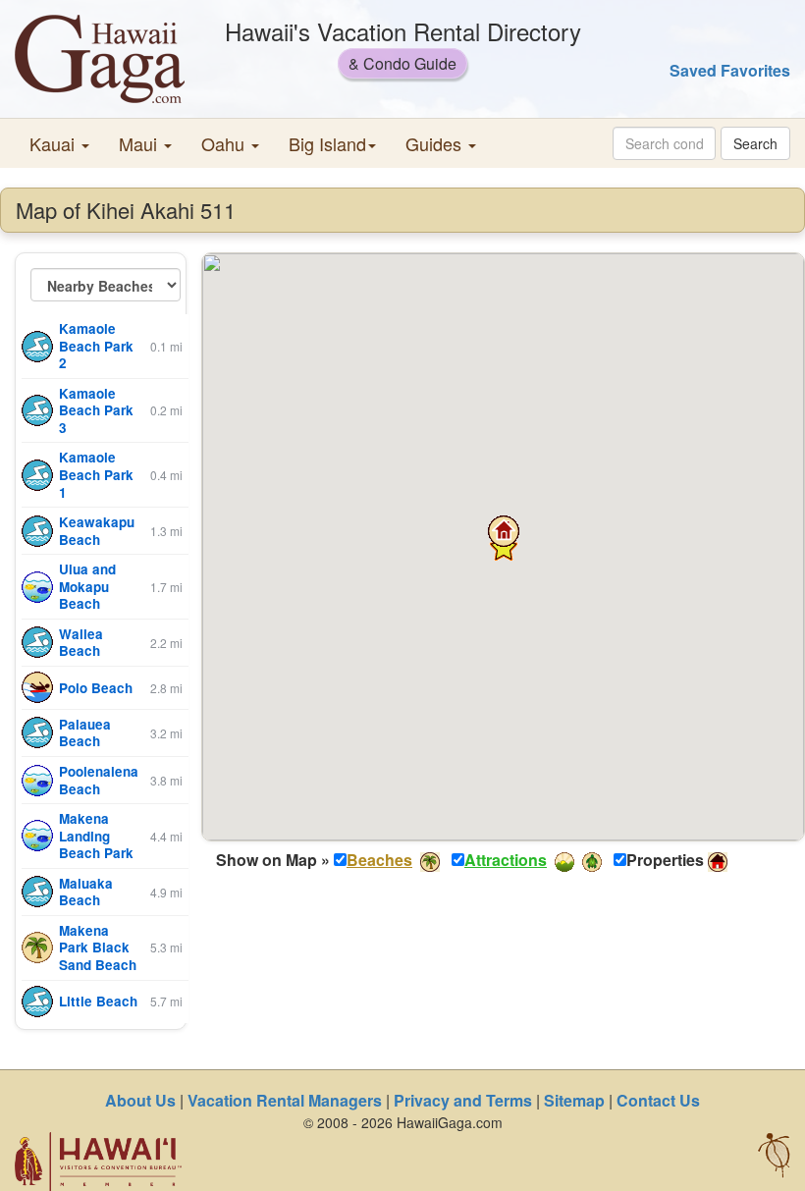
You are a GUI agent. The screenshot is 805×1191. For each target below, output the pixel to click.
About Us (140, 1100)
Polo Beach (96, 687)
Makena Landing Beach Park (96, 835)
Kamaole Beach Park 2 (96, 345)
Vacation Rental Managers (285, 1100)
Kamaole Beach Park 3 (96, 410)
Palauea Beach (85, 733)
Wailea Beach (81, 642)
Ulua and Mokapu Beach (87, 586)
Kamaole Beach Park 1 (96, 474)
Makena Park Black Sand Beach (97, 947)
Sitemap (574, 1100)
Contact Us (658, 1100)
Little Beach (98, 1001)
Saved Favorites (730, 70)
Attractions (505, 859)
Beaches (379, 859)
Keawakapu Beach (96, 531)
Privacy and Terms (463, 1100)
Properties (665, 860)
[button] (59, 143)
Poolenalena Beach (98, 780)
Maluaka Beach (86, 892)
